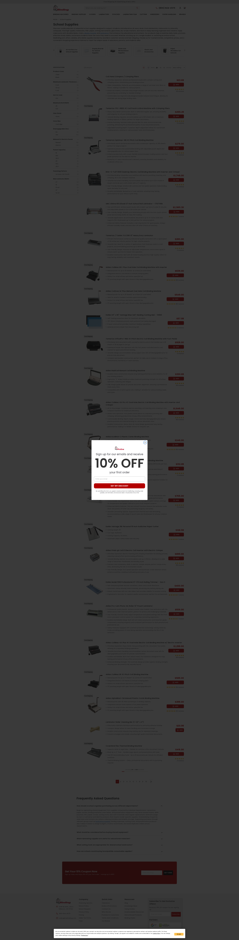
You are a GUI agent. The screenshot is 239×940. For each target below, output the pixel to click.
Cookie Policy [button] (156, 933)
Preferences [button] (84, 935)
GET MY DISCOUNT (119, 486)
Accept (179, 934)
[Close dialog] (145, 442)
